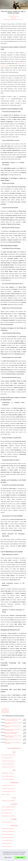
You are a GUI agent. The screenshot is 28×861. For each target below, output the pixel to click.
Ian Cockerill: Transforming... (8, 809)
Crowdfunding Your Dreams (8, 785)
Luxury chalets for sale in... (7, 840)
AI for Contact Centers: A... (7, 757)
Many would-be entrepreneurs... (8, 776)
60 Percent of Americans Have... (9, 788)
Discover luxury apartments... (8, 837)
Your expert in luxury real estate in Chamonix (13, 743)
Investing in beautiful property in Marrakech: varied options (12, 733)
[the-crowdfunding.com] (14, 4)
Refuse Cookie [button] (8, 857)
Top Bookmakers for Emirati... (8, 773)
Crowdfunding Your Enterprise (8, 800)
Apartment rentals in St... (7, 846)
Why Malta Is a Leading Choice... (9, 754)
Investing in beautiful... (6, 843)
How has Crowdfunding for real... (9, 791)
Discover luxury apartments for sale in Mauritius (13, 726)
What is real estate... (6, 794)
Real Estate (13, 17)
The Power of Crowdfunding (8, 779)
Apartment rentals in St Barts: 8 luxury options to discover (13, 736)
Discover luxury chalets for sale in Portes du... (13, 19)
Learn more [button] (22, 854)
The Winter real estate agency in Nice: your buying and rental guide (5, 710)
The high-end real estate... (7, 834)
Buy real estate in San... (7, 812)
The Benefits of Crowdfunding (8, 763)
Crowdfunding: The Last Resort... (9, 815)
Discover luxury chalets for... (8, 828)
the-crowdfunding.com (14, 16)
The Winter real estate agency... (8, 831)
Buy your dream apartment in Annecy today (13, 740)
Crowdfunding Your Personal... (8, 766)
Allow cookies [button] (20, 857)
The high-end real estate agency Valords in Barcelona (13, 723)
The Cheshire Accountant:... (8, 822)
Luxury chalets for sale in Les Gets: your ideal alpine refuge (13, 730)
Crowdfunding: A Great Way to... (8, 760)
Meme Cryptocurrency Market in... (9, 806)
